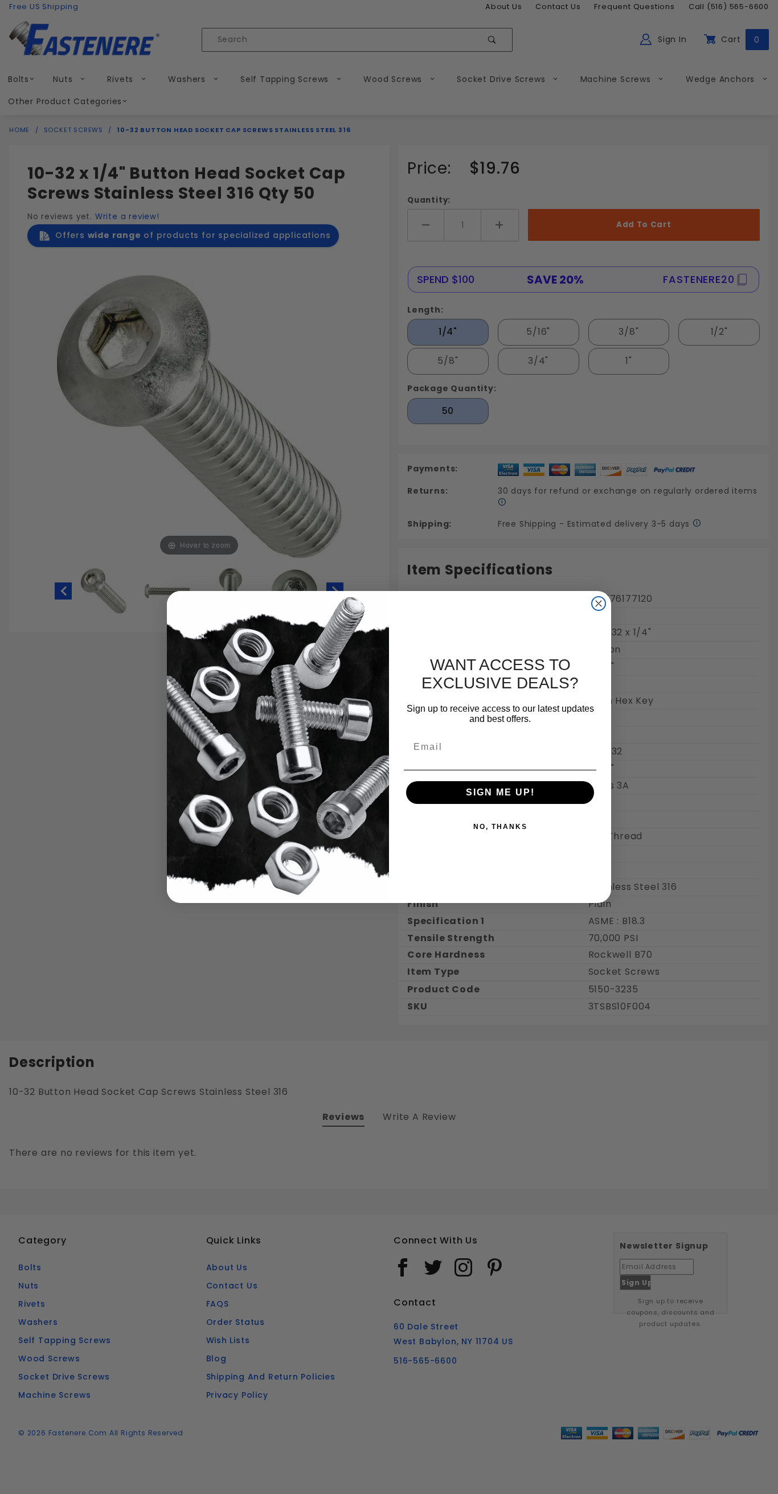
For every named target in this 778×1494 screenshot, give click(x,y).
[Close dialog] (598, 603)
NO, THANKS (500, 827)
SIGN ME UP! (500, 792)
